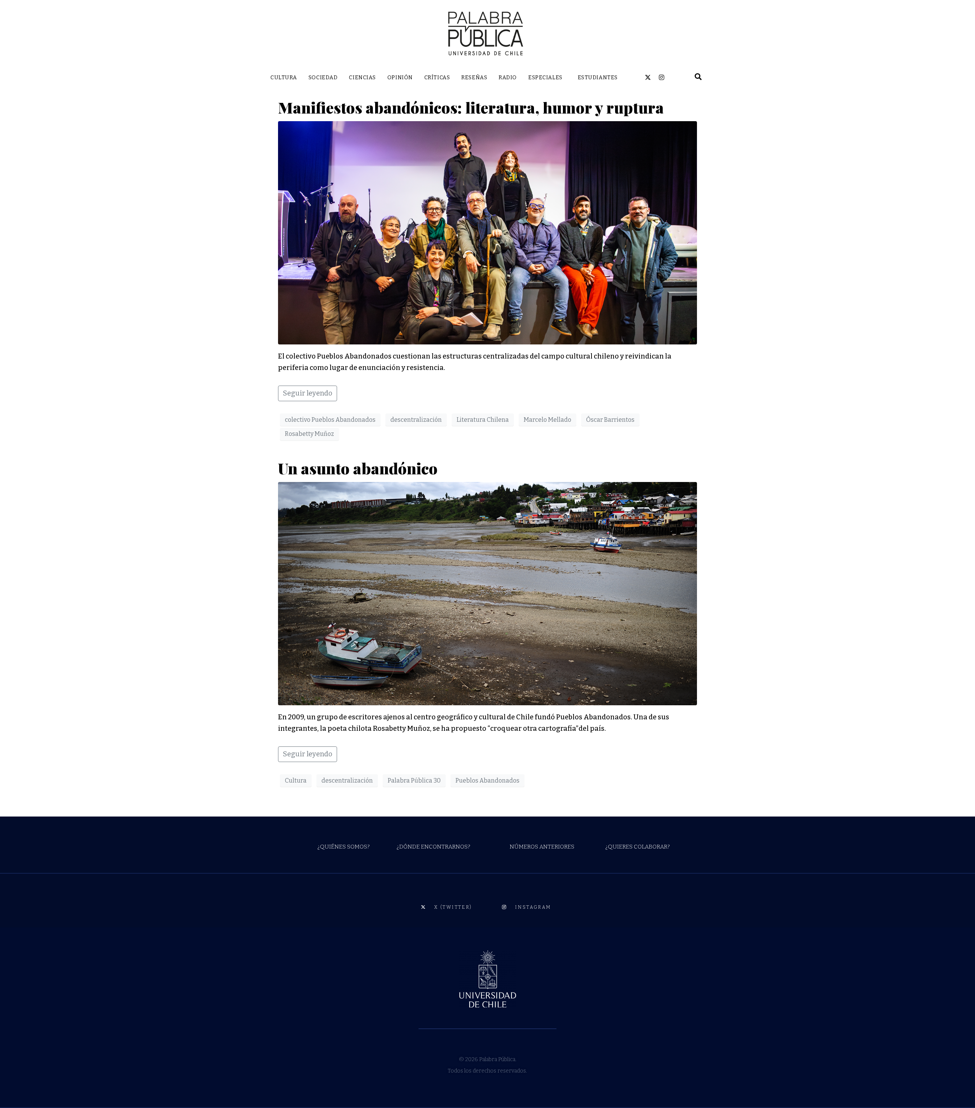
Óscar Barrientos (610, 419)
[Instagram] (662, 77)
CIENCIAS (362, 77)
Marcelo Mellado (547, 419)
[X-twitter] (648, 77)
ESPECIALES (545, 77)
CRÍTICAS (437, 77)
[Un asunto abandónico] (487, 593)
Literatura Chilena (483, 419)
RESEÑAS (474, 77)
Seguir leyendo (307, 393)
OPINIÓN (400, 77)
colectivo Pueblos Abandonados (330, 419)
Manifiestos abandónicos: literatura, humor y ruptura (472, 107)
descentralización (416, 419)
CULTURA (283, 77)
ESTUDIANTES (598, 77)
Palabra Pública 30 (414, 780)
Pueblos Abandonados (487, 780)
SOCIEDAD (322, 77)
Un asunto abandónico (358, 468)
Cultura (296, 780)
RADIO (508, 77)
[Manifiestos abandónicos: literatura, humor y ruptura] (487, 232)
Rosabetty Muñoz (309, 433)
